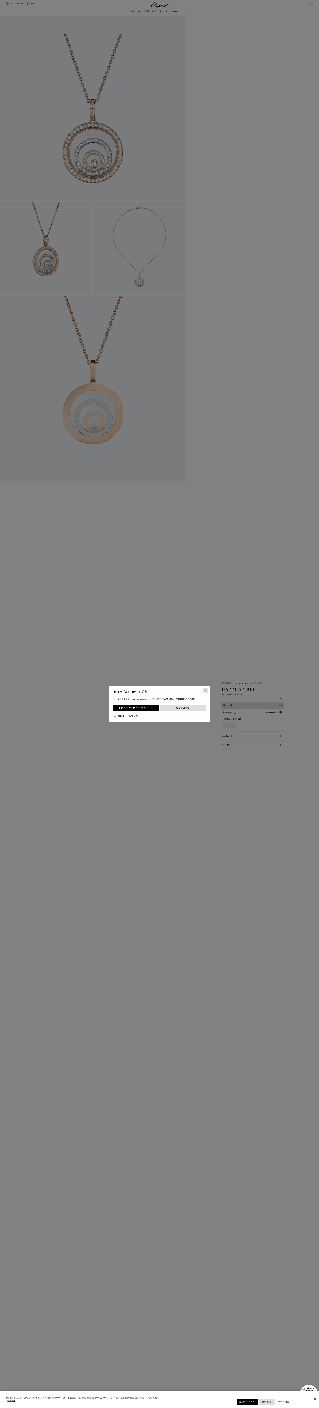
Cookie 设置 (283, 1402)
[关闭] (315, 1399)
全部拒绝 (266, 1402)
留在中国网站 (183, 708)
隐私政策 (11, 1400)
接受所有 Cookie (247, 1402)
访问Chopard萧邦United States (136, 708)
